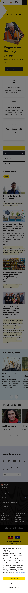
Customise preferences (14, 587)
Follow (20, 12)
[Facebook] (11, 14)
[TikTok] (17, 14)
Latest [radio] (6, 176)
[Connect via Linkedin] (9, 461)
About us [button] (5, 507)
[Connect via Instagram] (24, 461)
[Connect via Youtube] (14, 461)
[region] (14, 569)
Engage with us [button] (7, 493)
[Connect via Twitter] (4, 461)
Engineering (5, 8)
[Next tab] (16, 397)
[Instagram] (14, 14)
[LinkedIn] (8, 14)
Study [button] (4, 497)
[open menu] (3, 2)
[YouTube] (20, 14)
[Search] (24, 2)
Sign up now (7, 474)
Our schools (18, 8)
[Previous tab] (11, 397)
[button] (14, 69)
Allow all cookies (14, 578)
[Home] (14, 2)
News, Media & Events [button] (9, 502)
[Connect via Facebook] (19, 461)
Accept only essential (14, 583)
